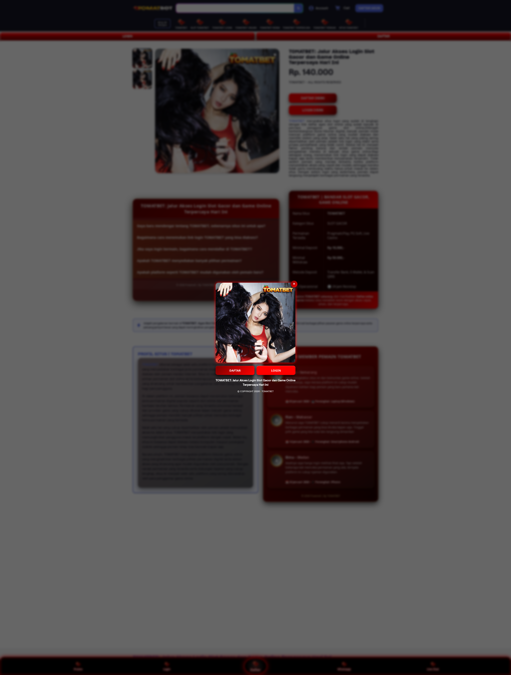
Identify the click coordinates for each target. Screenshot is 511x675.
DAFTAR (235, 370)
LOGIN (276, 370)
